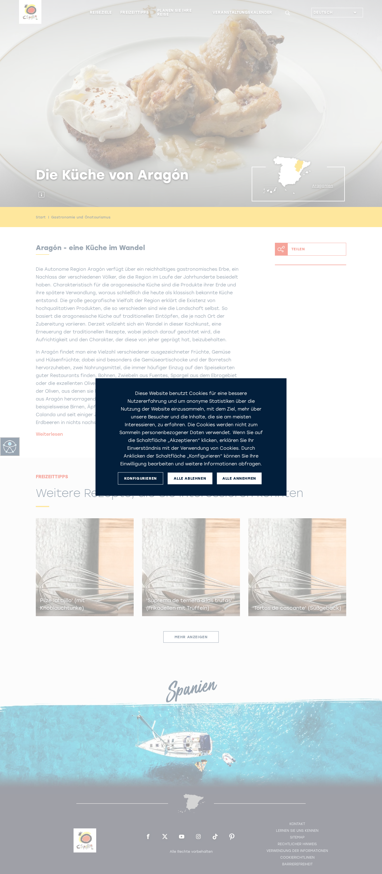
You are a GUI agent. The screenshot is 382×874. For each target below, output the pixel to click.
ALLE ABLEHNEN (190, 478)
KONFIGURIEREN (140, 478)
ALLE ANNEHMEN (239, 478)
